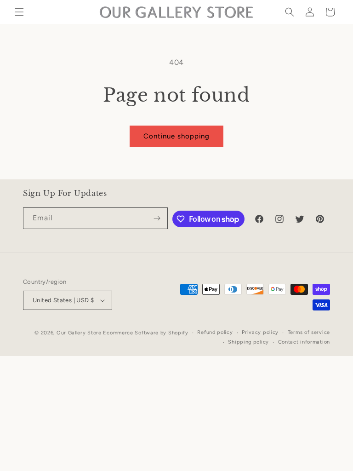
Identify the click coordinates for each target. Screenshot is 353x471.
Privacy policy (260, 332)
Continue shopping (176, 136)
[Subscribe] (157, 218)
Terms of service (309, 332)
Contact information (304, 342)
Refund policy (215, 332)
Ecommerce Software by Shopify (145, 333)
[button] (19, 12)
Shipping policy (248, 342)
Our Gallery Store (79, 333)
